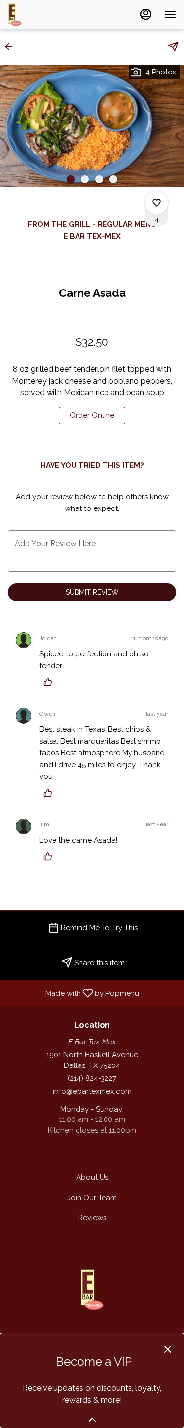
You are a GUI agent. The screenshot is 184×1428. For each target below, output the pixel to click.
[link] (92, 415)
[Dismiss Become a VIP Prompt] (168, 1349)
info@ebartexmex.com (92, 1091)
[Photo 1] (71, 179)
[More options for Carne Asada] (156, 203)
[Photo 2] (85, 179)
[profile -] (146, 14)
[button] (12, 46)
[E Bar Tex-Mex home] (52, 14)
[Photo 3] (99, 179)
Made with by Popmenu (73, 992)
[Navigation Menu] (170, 14)
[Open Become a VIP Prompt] (92, 1420)
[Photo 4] (113, 179)
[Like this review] (50, 682)
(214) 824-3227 (92, 1078)
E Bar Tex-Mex (92, 1290)
